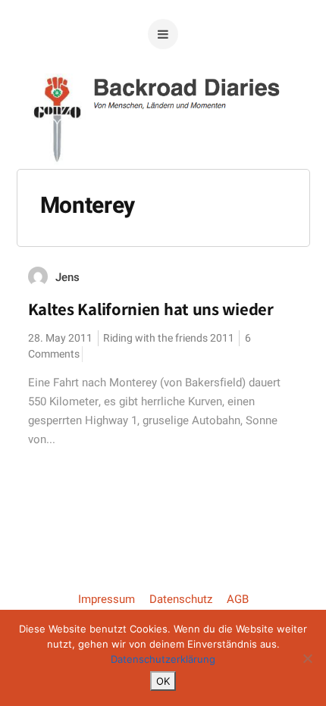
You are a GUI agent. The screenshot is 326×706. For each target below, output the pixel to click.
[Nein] (307, 658)
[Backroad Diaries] (163, 143)
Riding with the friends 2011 (168, 338)
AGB (238, 599)
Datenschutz (180, 599)
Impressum (106, 599)
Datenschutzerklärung (163, 659)
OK (163, 681)
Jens (67, 277)
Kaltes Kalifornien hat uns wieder (151, 309)
